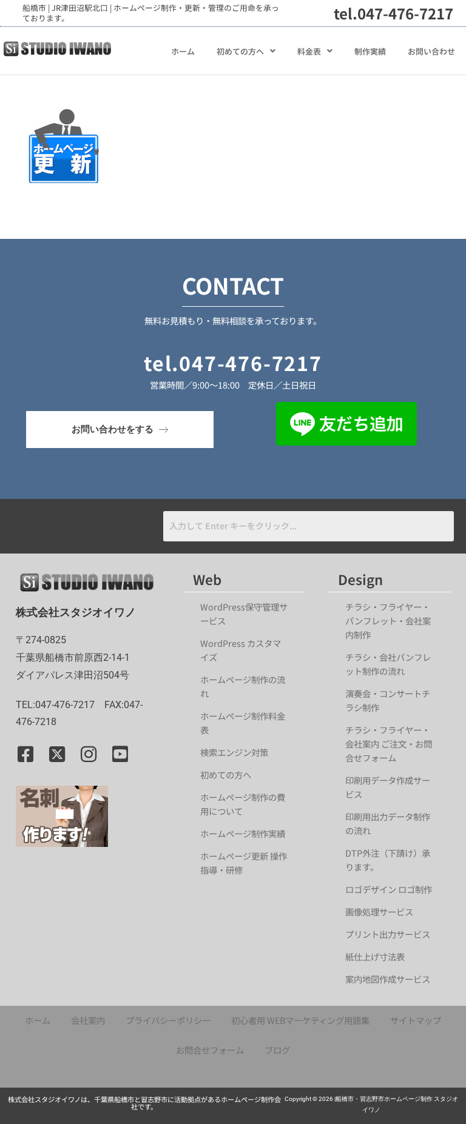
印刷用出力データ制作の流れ (387, 823)
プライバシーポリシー (168, 1020)
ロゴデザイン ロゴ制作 (388, 889)
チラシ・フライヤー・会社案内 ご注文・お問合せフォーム (388, 743)
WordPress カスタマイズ (240, 650)
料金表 (309, 51)
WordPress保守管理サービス (244, 613)
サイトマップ (415, 1020)
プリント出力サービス (387, 934)
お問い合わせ (431, 51)
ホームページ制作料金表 (242, 722)
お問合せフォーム (210, 1049)
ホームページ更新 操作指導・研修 (243, 862)
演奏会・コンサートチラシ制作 (387, 700)
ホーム (183, 51)
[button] (246, 51)
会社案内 (88, 1020)
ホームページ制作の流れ (242, 686)
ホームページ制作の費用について (242, 804)
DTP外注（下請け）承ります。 (387, 859)
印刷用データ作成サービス (387, 787)
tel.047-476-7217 (393, 13)
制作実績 (370, 51)
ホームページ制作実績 (242, 833)
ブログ (277, 1049)
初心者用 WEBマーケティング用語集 (300, 1020)
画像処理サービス (379, 911)
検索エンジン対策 (238, 752)
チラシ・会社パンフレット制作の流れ (388, 664)
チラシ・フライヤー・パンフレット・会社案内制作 (388, 620)
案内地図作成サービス (387, 978)
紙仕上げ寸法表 (375, 956)
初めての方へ (240, 51)
